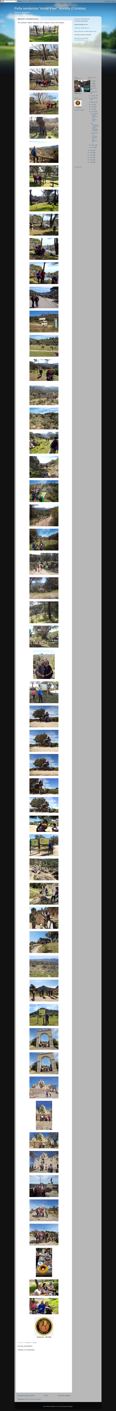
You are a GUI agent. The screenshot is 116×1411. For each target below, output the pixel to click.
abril (92, 109)
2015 (91, 86)
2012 (91, 155)
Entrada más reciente (26, 1395)
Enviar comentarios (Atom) (33, 1399)
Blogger (70, 1406)
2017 (91, 81)
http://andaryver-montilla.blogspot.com (85, 31)
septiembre (94, 98)
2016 (91, 83)
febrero (93, 145)
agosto (93, 102)
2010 (91, 160)
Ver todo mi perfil (79, 110)
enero (93, 147)
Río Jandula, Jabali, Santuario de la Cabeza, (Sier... (94, 117)
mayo (93, 106)
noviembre (94, 92)
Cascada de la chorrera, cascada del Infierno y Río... (94, 137)
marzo (93, 111)
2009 (91, 162)
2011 (91, 157)
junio (92, 104)
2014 (91, 150)
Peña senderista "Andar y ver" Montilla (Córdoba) (50, 8)
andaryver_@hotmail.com (81, 28)
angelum (78, 107)
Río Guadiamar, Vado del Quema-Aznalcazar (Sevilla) (94, 127)
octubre (93, 95)
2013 (91, 152)
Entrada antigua (64, 1395)
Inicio (46, 1395)
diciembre (94, 88)
